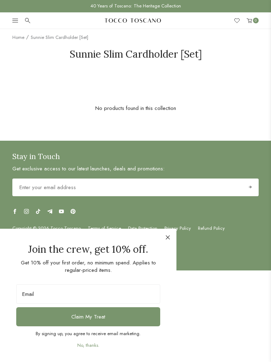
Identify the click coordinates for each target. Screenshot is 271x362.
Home (18, 37)
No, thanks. (88, 345)
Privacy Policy (177, 228)
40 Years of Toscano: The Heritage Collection (135, 5)
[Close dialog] (167, 237)
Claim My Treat (88, 317)
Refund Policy (211, 228)
